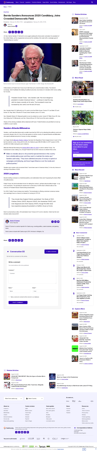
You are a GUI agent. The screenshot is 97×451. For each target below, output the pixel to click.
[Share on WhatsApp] (13, 32)
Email (34, 287)
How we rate (6, 418)
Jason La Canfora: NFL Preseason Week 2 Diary (86, 360)
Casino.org (81, 446)
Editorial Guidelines (8, 416)
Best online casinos (50, 408)
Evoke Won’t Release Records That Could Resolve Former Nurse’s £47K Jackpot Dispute (86, 222)
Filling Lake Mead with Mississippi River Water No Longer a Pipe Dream (84, 268)
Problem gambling (86, 416)
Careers (5, 414)
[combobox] (13, 399)
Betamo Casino (28, 410)
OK (84, 449)
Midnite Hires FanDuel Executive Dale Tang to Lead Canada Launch (86, 349)
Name (11, 287)
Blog (74, 2)
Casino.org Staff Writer (83, 133)
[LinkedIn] (55, 222)
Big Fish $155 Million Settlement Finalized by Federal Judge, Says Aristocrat (84, 283)
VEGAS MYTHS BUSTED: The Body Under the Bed (85, 339)
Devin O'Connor (11, 26)
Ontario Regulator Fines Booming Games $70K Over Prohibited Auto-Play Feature (86, 317)
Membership (6, 412)
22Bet (26, 408)
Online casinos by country (87, 423)
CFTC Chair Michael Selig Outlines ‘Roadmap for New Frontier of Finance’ (85, 210)
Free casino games (50, 410)
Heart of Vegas (28, 421)
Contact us (6, 408)
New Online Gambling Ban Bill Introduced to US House (85, 21)
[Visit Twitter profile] (16, 432)
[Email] (58, 222)
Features (68, 412)
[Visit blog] (28, 432)
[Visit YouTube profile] (22, 432)
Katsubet (27, 416)
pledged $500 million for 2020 (30, 147)
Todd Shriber (87, 181)
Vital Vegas (69, 2)
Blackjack (48, 416)
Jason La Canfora (88, 363)
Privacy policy (85, 412)
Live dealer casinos (50, 421)
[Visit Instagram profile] (25, 432)
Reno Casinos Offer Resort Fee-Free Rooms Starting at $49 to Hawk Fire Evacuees (86, 329)
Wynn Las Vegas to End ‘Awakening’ (67, 377)
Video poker (49, 418)
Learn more (60, 449)
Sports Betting (53, 2)
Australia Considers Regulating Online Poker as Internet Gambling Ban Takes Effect (85, 51)
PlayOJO (27, 418)
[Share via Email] (22, 32)
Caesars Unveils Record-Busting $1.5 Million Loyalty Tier (85, 199)
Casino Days (28, 412)
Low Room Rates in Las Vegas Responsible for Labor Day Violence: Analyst (84, 255)
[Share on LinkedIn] (16, 32)
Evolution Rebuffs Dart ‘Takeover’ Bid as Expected (86, 177)
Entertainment (61, 2)
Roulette (48, 414)
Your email (76, 152)
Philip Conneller (88, 227)
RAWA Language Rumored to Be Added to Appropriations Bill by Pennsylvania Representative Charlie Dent (86, 35)
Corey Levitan (87, 202)
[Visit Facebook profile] (19, 432)
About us (6, 406)
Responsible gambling (9, 421)
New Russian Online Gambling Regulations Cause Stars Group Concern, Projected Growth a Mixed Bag (85, 66)
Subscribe (82, 159)
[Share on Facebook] (9, 32)
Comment (11, 270)
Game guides (50, 406)
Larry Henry (81, 104)
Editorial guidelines (86, 418)
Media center (85, 421)
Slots (47, 412)
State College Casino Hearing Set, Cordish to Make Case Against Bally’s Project (84, 240)
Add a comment (51, 251)
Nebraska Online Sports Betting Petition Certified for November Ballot (86, 188)
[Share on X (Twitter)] (19, 32)
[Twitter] (52, 222)
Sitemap (84, 414)
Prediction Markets (36, 2)
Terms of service (86, 410)
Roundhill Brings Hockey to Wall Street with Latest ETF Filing (74, 385)
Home (83, 408)
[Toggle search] (92, 2)
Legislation (28, 2)
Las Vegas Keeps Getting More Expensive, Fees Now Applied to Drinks (84, 296)
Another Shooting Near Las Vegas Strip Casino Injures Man (82, 100)
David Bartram (87, 353)
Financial (22, 2)
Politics (10, 6)
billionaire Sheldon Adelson (20, 140)
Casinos (68, 410)
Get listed (6, 410)
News (17, 2)
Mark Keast (87, 321)
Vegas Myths (45, 2)
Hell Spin (27, 414)
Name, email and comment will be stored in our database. (25, 297)
